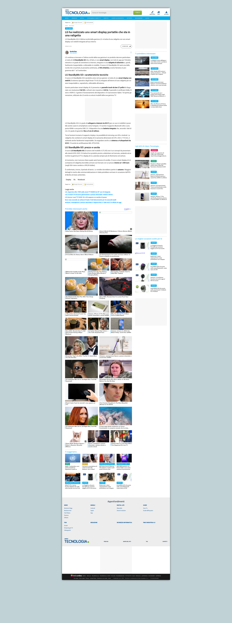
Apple (92, 510)
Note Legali (82, 578)
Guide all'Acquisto (148, 510)
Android (93, 508)
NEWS (67, 18)
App (92, 513)
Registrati (152, 14)
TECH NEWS (71, 25)
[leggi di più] (131, 52)
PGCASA (113, 575)
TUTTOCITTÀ (128, 575)
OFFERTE (129, 18)
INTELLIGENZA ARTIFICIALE (107, 464)
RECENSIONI (138, 18)
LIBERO (84, 575)
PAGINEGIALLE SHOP (105, 575)
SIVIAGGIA (138, 575)
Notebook (81, 180)
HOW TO (106, 18)
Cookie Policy (93, 578)
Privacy (87, 578)
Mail (159, 14)
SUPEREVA (158, 575)
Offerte (66, 517)
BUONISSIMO (151, 575)
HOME (66, 25)
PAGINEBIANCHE (120, 575)
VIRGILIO (89, 575)
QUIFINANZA (144, 575)
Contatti (165, 541)
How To (145, 508)
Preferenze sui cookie (102, 578)
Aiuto (109, 578)
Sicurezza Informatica (124, 522)
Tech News (67, 513)
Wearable (119, 508)
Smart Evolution (121, 510)
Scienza (66, 515)
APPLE (82, 18)
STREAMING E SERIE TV (94, 18)
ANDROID (74, 18)
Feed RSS (106, 541)
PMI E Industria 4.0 (149, 522)
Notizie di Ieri (67, 510)
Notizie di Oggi (68, 508)
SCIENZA (153, 161)
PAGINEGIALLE (95, 575)
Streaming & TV (68, 528)
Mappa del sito (127, 541)
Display (68, 180)
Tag (147, 541)
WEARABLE (154, 150)
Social (66, 525)
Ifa (74, 180)
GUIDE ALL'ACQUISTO (118, 18)
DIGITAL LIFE (120, 505)
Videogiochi (67, 530)
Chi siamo (76, 578)
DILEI (133, 575)
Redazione (94, 522)
